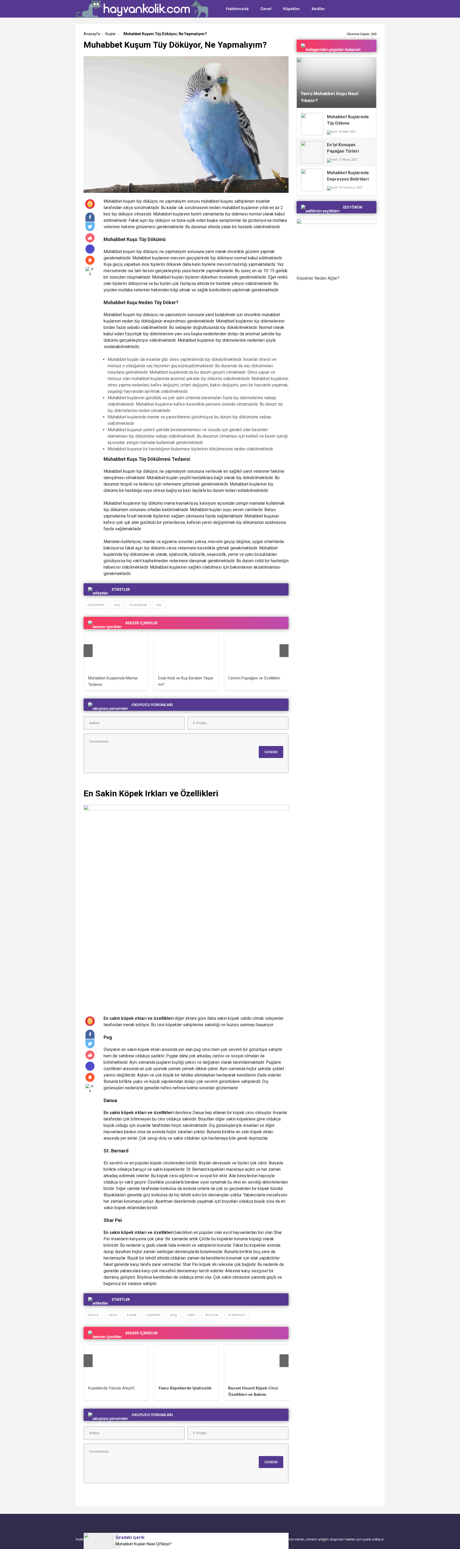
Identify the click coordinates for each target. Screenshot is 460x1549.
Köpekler (291, 8)
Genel (266, 8)
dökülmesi (95, 604)
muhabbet (138, 604)
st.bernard (236, 1314)
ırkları (113, 1314)
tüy (159, 604)
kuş (117, 604)
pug (173, 1314)
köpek (131, 1314)
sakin (191, 1314)
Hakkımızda (237, 8)
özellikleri (153, 1314)
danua (93, 1314)
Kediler (318, 8)
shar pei (211, 1314)
